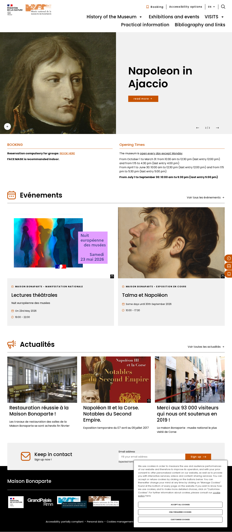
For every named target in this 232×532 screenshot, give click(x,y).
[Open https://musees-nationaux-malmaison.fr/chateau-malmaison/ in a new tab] (72, 502)
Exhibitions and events (174, 17)
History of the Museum (112, 17)
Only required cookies (180, 512)
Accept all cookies (180, 504)
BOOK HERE (67, 153)
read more (141, 98)
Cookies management (120, 521)
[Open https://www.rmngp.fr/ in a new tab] (40, 502)
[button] (223, 7)
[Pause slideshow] (7, 126)
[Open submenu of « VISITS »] (222, 17)
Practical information (145, 25)
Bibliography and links (200, 25)
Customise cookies (180, 519)
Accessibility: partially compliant (65, 521)
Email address (127, 451)
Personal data (95, 521)
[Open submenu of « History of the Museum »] (140, 17)
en (209, 6)
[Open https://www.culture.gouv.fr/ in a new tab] (16, 502)
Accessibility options (185, 7)
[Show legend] (112, 276)
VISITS (211, 17)
